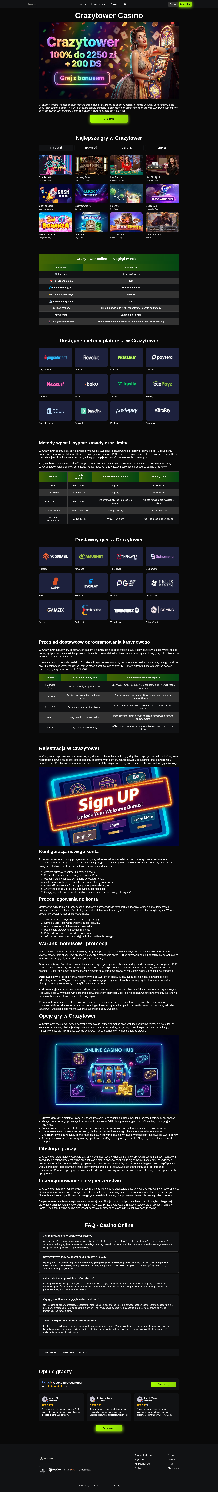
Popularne (54, 148)
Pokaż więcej (109, 1428)
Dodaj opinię (163, 1384)
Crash (125, 148)
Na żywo (89, 148)
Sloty (160, 148)
